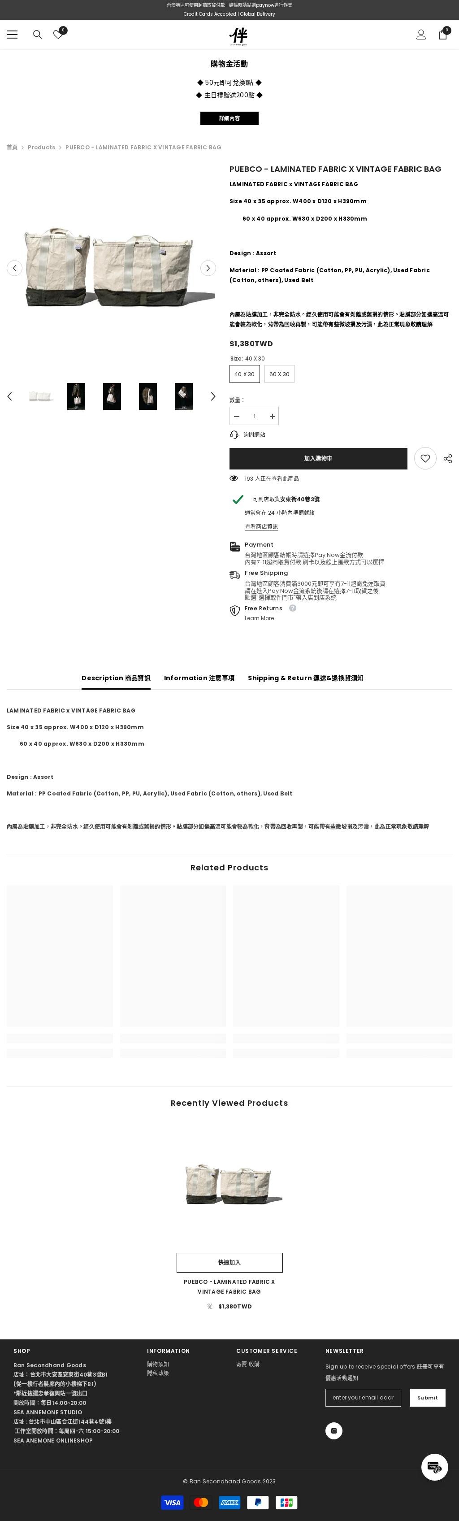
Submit (427, 1397)
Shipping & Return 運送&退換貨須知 (306, 678)
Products (41, 147)
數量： (238, 400)
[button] (14, 268)
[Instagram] (333, 1430)
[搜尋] (37, 34)
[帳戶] (421, 34)
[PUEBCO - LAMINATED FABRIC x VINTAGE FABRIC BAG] (230, 1184)
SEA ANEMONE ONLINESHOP (53, 1440)
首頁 (12, 147)
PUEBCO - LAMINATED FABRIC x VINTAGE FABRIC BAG (229, 1286)
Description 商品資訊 (116, 678)
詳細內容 (229, 118)
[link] (425, 458)
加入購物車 (319, 458)
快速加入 (229, 1262)
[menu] (12, 34)
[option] (111, 268)
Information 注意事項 (199, 678)
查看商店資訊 (261, 526)
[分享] (444, 458)
